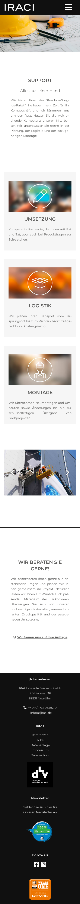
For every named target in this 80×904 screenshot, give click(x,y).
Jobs (40, 740)
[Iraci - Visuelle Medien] (19, 7)
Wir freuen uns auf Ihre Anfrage (42, 637)
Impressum (40, 750)
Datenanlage (40, 745)
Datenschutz (40, 755)
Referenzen (40, 735)
